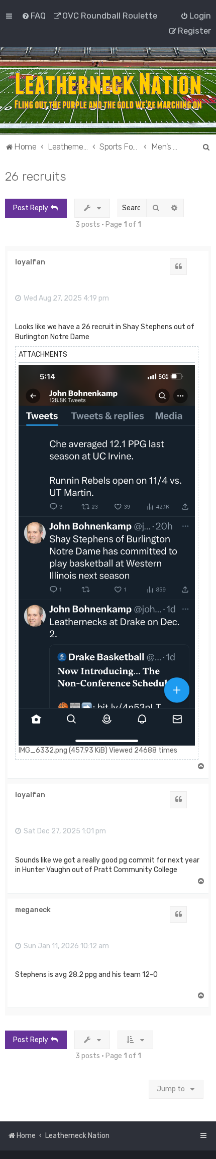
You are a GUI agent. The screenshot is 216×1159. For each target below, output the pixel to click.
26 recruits (35, 176)
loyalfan (30, 262)
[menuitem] (34, 16)
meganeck (33, 910)
